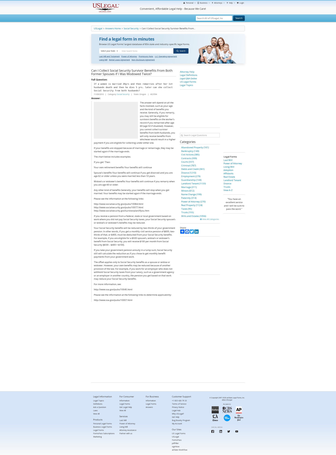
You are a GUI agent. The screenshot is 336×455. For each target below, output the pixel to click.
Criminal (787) (188, 165)
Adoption (228, 170)
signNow (175, 446)
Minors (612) (187, 190)
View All (96, 413)
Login (241, 3)
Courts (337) (187, 161)
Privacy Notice (178, 407)
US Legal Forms (188, 81)
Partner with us (125, 433)
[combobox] (109, 51)
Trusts (227, 186)
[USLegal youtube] (236, 431)
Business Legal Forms (102, 427)
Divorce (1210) (188, 172)
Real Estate (229, 176)
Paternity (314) (188, 197)
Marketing (97, 436)
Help (230, 3)
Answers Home (113, 28)
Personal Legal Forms (102, 423)
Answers (149, 407)
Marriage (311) (189, 187)
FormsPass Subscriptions (104, 433)
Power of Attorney (129, 56)
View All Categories (210, 219)
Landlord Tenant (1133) (193, 183)
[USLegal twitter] (228, 431)
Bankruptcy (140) (190, 151)
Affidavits (228, 173)
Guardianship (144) (191, 179)
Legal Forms (98, 430)
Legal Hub (176, 410)
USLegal (98, 28)
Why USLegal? (178, 413)
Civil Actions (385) (190, 154)
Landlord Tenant (232, 180)
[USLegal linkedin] (220, 431)
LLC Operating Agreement (166, 56)
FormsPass (177, 440)
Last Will (228, 160)
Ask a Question (99, 407)
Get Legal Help (125, 407)
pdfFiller (175, 443)
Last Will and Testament (109, 56)
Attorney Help (187, 71)
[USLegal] (105, 3)
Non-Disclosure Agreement (143, 60)
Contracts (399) (189, 158)
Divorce (227, 183)
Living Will (103, 60)
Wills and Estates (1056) (193, 216)
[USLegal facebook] (212, 431)
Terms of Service (179, 404)
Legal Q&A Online (188, 78)
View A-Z (228, 190)
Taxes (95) (186, 208)
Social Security (131, 28)
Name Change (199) (191, 194)
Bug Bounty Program (181, 420)
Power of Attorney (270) (193, 201)
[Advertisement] (116, 120)
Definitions (97, 404)
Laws (95, 410)
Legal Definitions (188, 75)
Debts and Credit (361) (192, 169)
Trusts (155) (187, 212)
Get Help (175, 417)
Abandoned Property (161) (195, 147)
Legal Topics (186, 85)
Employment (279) (190, 176)
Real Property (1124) (191, 205)
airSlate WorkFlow (179, 450)
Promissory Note (146, 56)
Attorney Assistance (127, 430)
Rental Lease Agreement (119, 60)
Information (124, 400)
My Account (177, 423)
